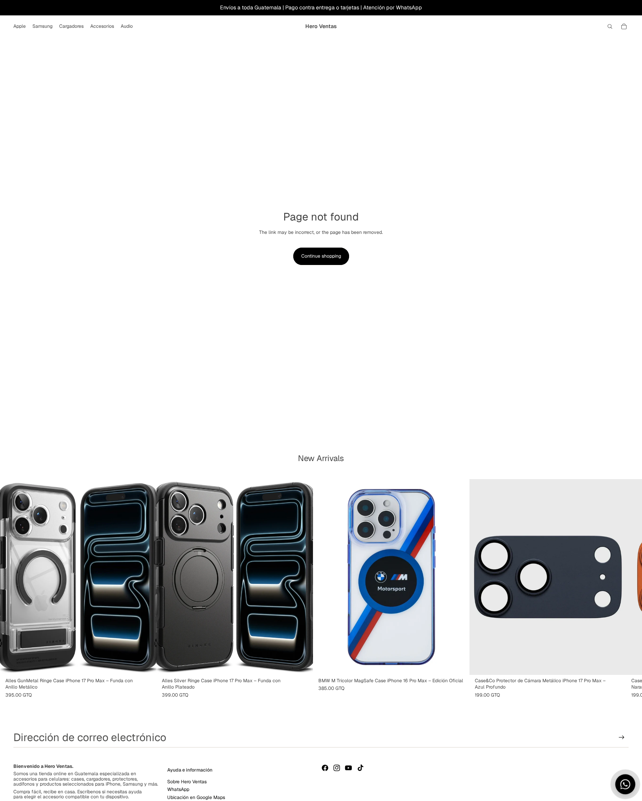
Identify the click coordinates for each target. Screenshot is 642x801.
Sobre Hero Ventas (187, 782)
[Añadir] (146, 664)
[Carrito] (624, 26)
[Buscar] (610, 26)
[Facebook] (325, 768)
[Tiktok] (360, 768)
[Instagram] (337, 768)
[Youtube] (348, 768)
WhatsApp (178, 789)
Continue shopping (321, 256)
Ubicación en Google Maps (196, 797)
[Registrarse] (622, 737)
